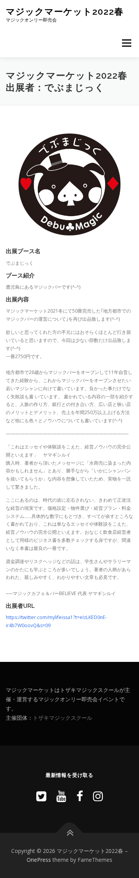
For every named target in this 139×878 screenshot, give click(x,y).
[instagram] (98, 796)
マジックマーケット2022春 (65, 11)
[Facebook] (79, 796)
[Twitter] (41, 796)
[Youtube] (61, 796)
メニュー (126, 43)
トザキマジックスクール (62, 717)
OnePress (39, 859)
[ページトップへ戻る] (69, 832)
